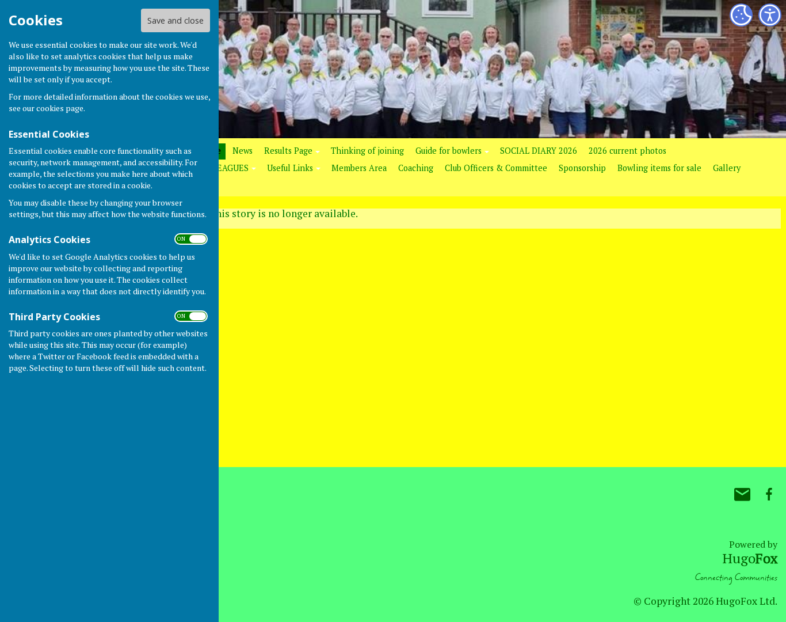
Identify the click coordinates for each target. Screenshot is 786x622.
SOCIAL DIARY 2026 (538, 150)
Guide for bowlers (448, 150)
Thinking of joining (367, 150)
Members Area (359, 167)
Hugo (749, 558)
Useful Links (290, 167)
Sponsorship (582, 167)
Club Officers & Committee (496, 167)
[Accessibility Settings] (769, 14)
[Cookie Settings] (741, 14)
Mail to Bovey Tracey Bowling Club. (742, 494)
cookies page (59, 108)
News (242, 150)
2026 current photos (627, 150)
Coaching (415, 167)
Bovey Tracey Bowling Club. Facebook (768, 494)
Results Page (288, 150)
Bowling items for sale (659, 167)
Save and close (175, 20)
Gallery (727, 167)
